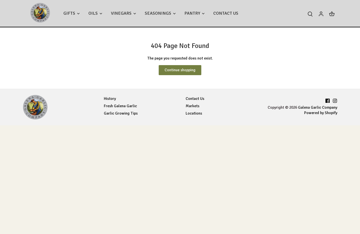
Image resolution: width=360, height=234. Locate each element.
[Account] (321, 13)
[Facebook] (327, 100)
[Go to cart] (332, 13)
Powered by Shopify (320, 112)
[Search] (310, 13)
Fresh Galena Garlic (120, 106)
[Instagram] (335, 100)
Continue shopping (180, 70)
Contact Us (195, 98)
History (110, 98)
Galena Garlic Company (317, 107)
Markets (192, 106)
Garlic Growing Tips (121, 113)
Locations (194, 113)
